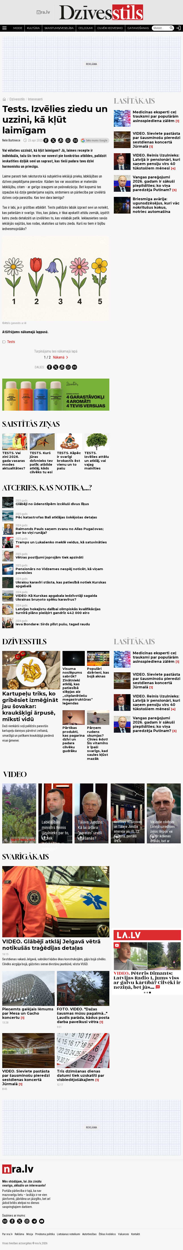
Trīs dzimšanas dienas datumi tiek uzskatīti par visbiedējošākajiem (80, 1075)
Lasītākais (134, 101)
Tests (8, 341)
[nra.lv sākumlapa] (43, 12)
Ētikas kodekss (107, 1234)
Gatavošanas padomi (144, 28)
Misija (29, 1234)
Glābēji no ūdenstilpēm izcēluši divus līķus (52, 504)
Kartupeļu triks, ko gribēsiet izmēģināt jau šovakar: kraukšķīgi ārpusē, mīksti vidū (30, 706)
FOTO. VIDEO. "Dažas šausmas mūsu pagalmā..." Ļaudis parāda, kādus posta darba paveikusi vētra (83, 1015)
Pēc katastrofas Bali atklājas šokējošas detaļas (56, 517)
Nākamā (58, 357)
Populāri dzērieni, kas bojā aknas (98, 673)
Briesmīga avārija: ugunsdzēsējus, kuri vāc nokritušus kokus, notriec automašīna (156, 205)
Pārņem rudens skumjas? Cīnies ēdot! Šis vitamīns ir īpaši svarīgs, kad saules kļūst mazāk (97, 743)
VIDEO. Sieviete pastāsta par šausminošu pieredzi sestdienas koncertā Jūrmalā (156, 140)
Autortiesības (89, 1234)
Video (15, 774)
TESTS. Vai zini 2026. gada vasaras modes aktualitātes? (14, 460)
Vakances (123, 1234)
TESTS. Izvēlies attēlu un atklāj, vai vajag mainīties (96, 460)
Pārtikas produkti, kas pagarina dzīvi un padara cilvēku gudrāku (73, 739)
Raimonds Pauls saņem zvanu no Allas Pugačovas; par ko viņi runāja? (60, 531)
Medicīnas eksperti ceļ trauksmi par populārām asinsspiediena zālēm (156, 116)
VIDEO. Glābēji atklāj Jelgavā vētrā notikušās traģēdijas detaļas (51, 944)
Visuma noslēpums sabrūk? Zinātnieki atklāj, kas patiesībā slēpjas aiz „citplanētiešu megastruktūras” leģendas (77, 686)
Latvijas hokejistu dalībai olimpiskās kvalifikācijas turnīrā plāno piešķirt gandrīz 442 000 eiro (58, 611)
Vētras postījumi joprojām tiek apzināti (49, 557)
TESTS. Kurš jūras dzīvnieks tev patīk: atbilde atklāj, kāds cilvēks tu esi (41, 462)
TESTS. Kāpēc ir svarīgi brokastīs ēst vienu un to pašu (69, 460)
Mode (17, 28)
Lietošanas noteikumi (68, 1234)
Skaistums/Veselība (59, 28)
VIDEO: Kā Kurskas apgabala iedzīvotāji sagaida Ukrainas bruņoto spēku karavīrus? (56, 598)
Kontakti (135, 1234)
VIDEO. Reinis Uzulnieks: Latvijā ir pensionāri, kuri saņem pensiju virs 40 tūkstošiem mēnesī (156, 161)
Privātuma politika (45, 1234)
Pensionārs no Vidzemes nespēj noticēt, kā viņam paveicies (59, 571)
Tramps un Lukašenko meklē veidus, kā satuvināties (61, 542)
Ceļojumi (85, 28)
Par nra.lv (7, 1234)
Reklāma (19, 1234)
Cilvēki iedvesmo (110, 28)
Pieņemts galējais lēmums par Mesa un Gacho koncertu (27, 1013)
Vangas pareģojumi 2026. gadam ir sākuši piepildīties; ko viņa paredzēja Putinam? (154, 183)
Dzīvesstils (17, 99)
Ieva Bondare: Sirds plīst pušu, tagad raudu (53, 624)
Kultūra (33, 28)
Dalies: (40, 367)
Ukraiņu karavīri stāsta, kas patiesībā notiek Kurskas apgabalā (61, 584)
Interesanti (35, 99)
